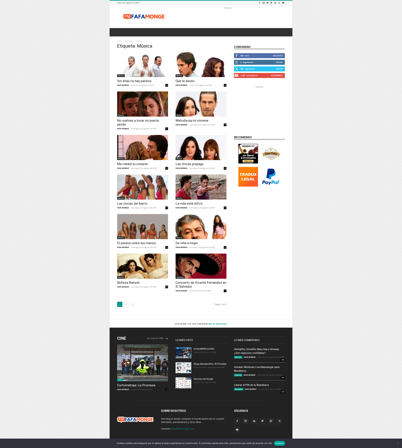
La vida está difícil (189, 203)
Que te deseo (185, 81)
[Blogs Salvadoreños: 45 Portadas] (183, 367)
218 (282, 392)
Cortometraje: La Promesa (136, 385)
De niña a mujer (187, 243)
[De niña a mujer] (201, 226)
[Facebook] (259, 3)
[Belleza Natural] (142, 266)
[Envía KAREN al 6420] (183, 352)
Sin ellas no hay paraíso (134, 81)
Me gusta (278, 55)
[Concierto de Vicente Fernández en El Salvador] (201, 266)
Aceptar (280, 443)
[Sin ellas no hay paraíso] (142, 64)
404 (282, 360)
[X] (279, 3)
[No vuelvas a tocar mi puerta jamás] (142, 104)
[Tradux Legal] (248, 185)
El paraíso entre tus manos (136, 243)
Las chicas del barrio (132, 203)
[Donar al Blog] (271, 185)
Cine (120, 380)
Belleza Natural (128, 282)
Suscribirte (277, 75)
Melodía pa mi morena (192, 120)
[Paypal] (271, 3)
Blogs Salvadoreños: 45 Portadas (210, 364)
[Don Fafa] (271, 162)
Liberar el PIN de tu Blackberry (251, 384)
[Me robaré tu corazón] (142, 147)
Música (121, 76)
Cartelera (180, 277)
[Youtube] (283, 3)
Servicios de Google (203, 379)
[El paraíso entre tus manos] (142, 226)
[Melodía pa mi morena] (201, 104)
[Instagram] (263, 3)
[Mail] (267, 3)
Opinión (238, 357)
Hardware (238, 389)
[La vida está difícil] (201, 187)
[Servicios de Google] (183, 382)
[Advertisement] (228, 17)
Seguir (279, 62)
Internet (238, 375)
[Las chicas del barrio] (142, 187)
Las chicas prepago (190, 164)
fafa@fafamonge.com (182, 428)
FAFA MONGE (123, 85)
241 (282, 378)
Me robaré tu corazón (132, 164)
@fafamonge (218, 323)
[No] (398, 443)
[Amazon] (248, 162)
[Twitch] (275, 3)
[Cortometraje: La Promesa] (142, 362)
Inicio (119, 41)
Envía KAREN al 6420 (204, 349)
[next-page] (132, 304)
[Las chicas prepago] (201, 147)
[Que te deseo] (201, 64)
